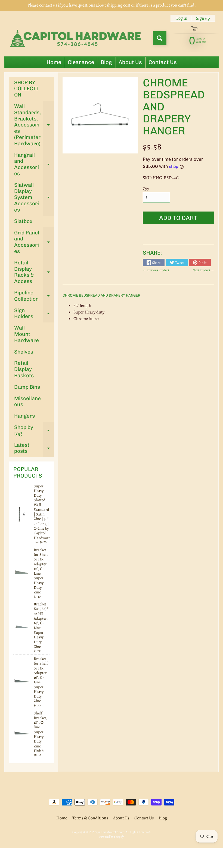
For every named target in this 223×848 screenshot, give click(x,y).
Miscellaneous (27, 401)
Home (54, 62)
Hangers (24, 416)
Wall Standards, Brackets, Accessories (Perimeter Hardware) (34, 125)
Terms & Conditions (90, 818)
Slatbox (23, 221)
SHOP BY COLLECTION (26, 88)
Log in (181, 18)
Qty (146, 189)
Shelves (23, 352)
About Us (130, 62)
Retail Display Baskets (24, 369)
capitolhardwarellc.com (109, 832)
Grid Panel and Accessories (34, 242)
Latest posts (34, 448)
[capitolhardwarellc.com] (76, 38)
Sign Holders (34, 313)
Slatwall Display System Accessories (34, 197)
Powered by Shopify (111, 837)
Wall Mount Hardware (26, 334)
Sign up (203, 18)
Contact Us (162, 62)
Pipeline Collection (34, 296)
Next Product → (203, 270)
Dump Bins (27, 387)
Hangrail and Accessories (34, 164)
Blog (106, 62)
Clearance (81, 62)
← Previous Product (156, 270)
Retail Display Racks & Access (34, 271)
